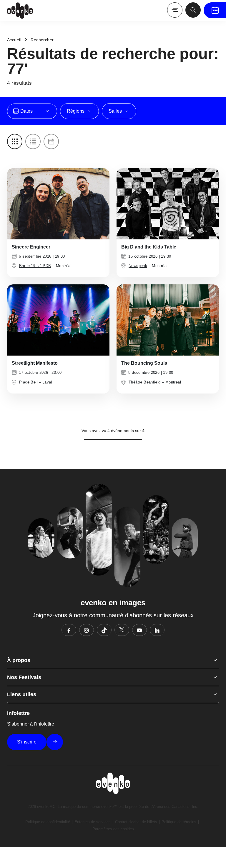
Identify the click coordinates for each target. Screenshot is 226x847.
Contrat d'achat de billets (136, 822)
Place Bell (28, 382)
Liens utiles (21, 694)
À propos (18, 660)
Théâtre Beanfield (145, 382)
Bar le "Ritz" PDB (35, 266)
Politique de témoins (179, 822)
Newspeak (138, 266)
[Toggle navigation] (174, 10)
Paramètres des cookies (113, 829)
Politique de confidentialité (47, 822)
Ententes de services (92, 822)
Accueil (14, 39)
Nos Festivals (24, 677)
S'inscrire (26, 741)
